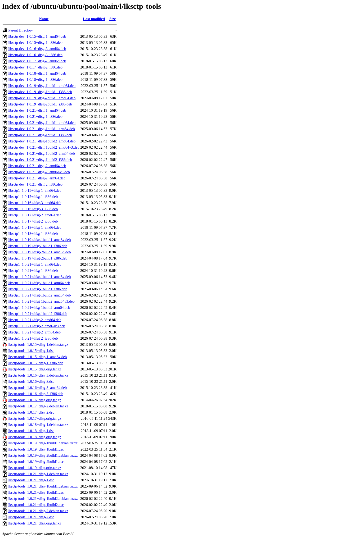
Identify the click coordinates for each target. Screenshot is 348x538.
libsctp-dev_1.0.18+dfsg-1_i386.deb (35, 80)
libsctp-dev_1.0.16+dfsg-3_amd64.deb (37, 49)
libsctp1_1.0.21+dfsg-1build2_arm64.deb (39, 307)
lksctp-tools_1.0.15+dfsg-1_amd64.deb (37, 357)
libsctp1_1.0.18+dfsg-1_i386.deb (33, 234)
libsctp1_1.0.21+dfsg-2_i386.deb (33, 338)
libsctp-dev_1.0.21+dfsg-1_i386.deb (35, 116)
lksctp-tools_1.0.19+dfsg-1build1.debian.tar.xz (43, 443)
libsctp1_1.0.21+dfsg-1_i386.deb (33, 271)
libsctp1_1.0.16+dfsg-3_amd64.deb (34, 203)
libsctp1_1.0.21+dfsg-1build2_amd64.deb (39, 295)
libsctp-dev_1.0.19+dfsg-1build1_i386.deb (40, 92)
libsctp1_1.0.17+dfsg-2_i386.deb (33, 221)
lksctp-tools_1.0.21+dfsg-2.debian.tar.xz (38, 511)
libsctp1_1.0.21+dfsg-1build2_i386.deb (37, 314)
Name (44, 19)
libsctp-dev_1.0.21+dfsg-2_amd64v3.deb (39, 172)
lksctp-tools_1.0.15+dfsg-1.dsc (31, 351)
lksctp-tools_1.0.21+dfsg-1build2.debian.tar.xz (43, 499)
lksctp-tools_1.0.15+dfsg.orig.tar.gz (34, 369)
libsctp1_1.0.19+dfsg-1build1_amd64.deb (39, 240)
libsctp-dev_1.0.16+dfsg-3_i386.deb (35, 55)
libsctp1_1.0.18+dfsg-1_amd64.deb (34, 227)
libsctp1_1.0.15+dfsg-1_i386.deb (33, 197)
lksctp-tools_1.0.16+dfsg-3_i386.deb (35, 394)
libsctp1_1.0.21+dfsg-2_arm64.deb (34, 332)
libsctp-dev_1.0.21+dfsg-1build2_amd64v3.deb (43, 147)
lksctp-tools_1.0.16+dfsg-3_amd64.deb (37, 388)
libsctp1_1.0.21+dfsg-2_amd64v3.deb (36, 326)
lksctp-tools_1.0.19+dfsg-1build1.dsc (36, 449)
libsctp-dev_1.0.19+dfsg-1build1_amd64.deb (42, 86)
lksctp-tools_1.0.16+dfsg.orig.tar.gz (34, 400)
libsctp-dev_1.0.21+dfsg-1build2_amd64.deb (42, 141)
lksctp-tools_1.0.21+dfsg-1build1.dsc (36, 492)
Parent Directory (20, 30)
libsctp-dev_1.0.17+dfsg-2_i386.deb (35, 67)
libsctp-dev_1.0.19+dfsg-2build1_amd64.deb (42, 98)
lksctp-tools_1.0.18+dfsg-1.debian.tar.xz (38, 425)
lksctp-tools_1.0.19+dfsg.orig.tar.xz (34, 468)
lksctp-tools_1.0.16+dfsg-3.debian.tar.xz (38, 375)
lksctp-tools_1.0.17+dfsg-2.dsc (31, 412)
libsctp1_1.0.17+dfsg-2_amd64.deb (34, 215)
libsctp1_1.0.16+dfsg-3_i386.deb (33, 209)
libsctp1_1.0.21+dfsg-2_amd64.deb (34, 320)
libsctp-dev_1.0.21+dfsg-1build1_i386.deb (40, 135)
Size (112, 19)
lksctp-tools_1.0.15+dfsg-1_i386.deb (35, 363)
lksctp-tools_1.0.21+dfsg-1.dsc (31, 480)
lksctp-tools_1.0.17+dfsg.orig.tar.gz (34, 418)
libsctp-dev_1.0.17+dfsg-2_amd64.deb (37, 61)
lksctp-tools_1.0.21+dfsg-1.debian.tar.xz (38, 474)
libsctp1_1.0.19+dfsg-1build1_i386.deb (37, 246)
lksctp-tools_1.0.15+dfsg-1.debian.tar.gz (38, 344)
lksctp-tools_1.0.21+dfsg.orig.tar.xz (34, 523)
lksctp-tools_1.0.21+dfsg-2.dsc (31, 517)
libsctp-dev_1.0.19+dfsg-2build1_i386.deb (40, 104)
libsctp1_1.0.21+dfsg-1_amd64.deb (34, 264)
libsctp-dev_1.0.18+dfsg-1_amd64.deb (37, 73)
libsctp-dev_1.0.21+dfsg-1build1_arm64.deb (41, 129)
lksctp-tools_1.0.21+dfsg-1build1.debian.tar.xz (43, 486)
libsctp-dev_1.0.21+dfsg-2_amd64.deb (37, 166)
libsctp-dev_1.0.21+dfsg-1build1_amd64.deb (42, 123)
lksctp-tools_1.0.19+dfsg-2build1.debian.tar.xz (43, 455)
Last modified (94, 19)
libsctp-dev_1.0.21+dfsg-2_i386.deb (35, 184)
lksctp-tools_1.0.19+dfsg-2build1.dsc (36, 462)
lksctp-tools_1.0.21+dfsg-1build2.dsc (36, 505)
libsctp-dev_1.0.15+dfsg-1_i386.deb (35, 43)
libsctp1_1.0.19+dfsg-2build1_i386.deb (37, 258)
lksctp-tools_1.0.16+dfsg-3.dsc (31, 381)
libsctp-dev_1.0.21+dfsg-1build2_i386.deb (40, 160)
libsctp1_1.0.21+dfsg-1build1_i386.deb (37, 289)
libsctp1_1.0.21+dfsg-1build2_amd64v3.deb (41, 301)
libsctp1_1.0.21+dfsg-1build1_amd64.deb (39, 277)
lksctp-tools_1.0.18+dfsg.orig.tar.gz (34, 437)
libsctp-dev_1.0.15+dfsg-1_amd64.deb (37, 36)
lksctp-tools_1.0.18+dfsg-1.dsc (31, 431)
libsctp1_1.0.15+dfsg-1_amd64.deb (34, 190)
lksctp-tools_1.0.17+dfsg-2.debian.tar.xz (38, 406)
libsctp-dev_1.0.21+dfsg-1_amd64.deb (37, 110)
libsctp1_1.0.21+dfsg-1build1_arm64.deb (39, 283)
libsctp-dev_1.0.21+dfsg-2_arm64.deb (36, 178)
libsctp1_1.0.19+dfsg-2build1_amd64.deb (39, 252)
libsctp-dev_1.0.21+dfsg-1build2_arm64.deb (41, 153)
